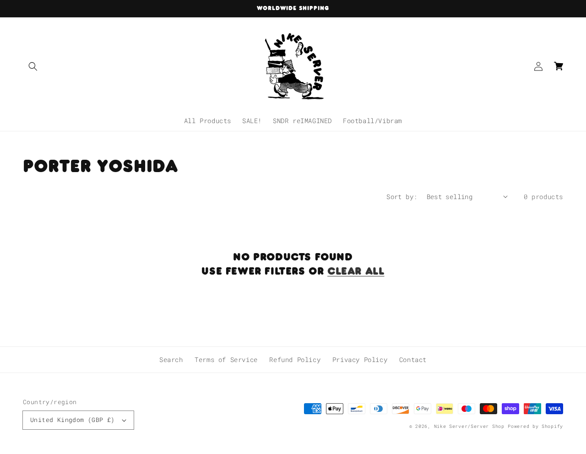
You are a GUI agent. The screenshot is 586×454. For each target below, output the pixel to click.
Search (171, 359)
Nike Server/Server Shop (469, 426)
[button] (33, 66)
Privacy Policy (359, 359)
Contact (413, 359)
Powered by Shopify (535, 426)
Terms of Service (226, 359)
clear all (355, 270)
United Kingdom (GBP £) (72, 420)
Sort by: (401, 196)
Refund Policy (294, 359)
